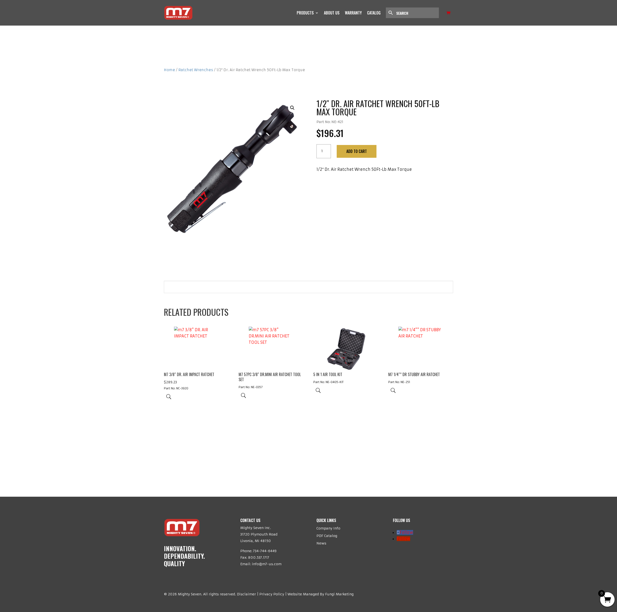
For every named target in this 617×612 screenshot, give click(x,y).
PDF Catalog (326, 536)
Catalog (374, 13)
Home (169, 70)
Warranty (353, 13)
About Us (332, 13)
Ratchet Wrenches (195, 70)
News (321, 543)
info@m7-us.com (267, 564)
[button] (292, 107)
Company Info (328, 528)
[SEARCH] (415, 13)
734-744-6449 (264, 551)
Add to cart (356, 151)
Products (305, 13)
